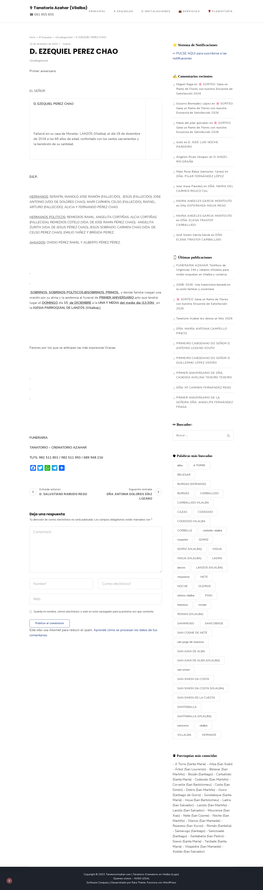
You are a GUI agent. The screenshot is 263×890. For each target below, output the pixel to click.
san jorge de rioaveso (190, 642)
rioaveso (182, 605)
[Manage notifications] (9, 881)
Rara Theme (139, 882)
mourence (183, 577)
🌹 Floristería (220, 11)
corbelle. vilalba (212, 530)
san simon (183, 670)
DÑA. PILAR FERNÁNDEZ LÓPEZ (200, 176)
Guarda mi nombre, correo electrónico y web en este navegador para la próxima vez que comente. (94, 612)
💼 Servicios (189, 11)
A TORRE (199, 465)
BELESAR (183, 475)
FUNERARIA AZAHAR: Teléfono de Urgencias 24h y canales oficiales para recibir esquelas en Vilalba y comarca (202, 269)
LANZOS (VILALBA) (209, 568)
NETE (204, 577)
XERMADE (209, 735)
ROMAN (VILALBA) (190, 614)
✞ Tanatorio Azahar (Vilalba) (58, 8)
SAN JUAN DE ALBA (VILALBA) (198, 660)
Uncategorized (39, 61)
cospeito (182, 540)
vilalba (203, 726)
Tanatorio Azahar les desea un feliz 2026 (204, 318)
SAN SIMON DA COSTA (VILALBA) (200, 688)
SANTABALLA (187, 707)
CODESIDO (205, 512)
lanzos (181, 568)
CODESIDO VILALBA (191, 521)
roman (202, 605)
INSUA (217, 549)
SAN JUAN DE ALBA (191, 651)
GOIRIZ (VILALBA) (189, 549)
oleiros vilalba (185, 595)
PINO (208, 595)
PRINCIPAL (97, 11)
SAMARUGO (185, 623)
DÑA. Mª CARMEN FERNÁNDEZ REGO (203, 388)
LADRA (217, 558)
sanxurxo (183, 726)
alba (179, 465)
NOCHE (182, 586)
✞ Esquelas (123, 11)
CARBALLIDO (209, 493)
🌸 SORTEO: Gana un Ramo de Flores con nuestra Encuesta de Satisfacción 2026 (204, 88)
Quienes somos (122, 878)
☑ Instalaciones (156, 11)
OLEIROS (204, 586)
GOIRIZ (203, 540)
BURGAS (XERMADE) (191, 484)
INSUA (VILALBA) (189, 558)
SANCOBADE (214, 623)
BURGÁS (183, 493)
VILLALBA (184, 735)
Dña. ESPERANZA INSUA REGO (203, 206)
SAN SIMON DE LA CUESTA (196, 698)
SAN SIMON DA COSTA (193, 679)
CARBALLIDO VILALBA (193, 503)
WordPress (169, 882)
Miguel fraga (184, 84)
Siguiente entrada (129, 493)
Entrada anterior (63, 491)
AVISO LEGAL (142, 878)
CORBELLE (184, 530)
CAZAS (182, 512)
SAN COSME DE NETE (192, 633)
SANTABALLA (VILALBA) (194, 716)
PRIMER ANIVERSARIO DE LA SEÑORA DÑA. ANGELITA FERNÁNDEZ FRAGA (204, 402)
